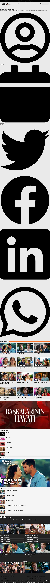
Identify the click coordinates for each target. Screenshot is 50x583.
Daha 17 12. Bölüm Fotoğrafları (5, 537)
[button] (25, 150)
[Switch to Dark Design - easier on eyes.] (40, 3)
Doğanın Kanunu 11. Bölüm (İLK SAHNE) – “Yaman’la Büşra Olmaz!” (7, 383)
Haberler (32, 3)
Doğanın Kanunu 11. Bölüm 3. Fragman (40, 382)
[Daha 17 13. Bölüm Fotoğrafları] (12, 529)
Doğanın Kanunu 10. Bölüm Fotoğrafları (32, 537)
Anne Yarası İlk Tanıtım (38, 353)
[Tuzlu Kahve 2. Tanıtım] (42, 391)
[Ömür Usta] (2, 454)
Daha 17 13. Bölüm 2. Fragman (22, 353)
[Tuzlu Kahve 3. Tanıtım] (8, 361)
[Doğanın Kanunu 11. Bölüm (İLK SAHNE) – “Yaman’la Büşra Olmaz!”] (8, 376)
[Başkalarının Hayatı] (25, 415)
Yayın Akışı (22, 3)
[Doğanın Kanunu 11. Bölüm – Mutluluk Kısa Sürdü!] (42, 361)
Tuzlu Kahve (8, 437)
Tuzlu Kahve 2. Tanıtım (38, 397)
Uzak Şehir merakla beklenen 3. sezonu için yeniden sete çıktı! (36, 576)
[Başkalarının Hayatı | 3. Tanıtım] (25, 376)
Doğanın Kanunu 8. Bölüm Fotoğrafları (32, 541)
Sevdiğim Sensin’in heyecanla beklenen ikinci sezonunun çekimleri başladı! (12, 580)
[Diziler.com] (6, 4)
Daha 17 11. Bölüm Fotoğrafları (5, 539)
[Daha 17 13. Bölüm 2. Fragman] (25, 348)
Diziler (15, 3)
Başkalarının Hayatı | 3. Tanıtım (22, 382)
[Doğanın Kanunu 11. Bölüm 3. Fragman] (42, 376)
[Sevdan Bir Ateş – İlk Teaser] (8, 391)
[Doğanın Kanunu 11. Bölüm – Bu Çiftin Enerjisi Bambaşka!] (25, 361)
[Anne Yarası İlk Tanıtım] (42, 348)
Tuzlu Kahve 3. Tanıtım (4, 367)
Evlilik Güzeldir (8, 442)
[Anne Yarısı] (2, 434)
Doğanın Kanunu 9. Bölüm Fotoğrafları (32, 539)
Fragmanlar (27, 3)
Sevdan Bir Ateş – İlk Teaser (5, 397)
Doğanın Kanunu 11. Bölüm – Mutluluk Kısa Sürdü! (41, 368)
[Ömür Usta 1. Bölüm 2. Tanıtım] (25, 391)
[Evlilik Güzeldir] (2, 444)
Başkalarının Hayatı (4, 430)
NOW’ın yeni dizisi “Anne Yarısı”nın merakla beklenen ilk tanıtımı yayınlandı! (38, 580)
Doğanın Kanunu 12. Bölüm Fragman (6, 353)
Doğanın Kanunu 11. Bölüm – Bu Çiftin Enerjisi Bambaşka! (24, 368)
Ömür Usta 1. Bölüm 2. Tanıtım (22, 397)
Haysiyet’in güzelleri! (4, 578)
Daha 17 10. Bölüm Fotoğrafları (5, 541)
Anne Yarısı (8, 432)
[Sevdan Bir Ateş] (2, 449)
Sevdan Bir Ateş (9, 447)
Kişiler (18, 3)
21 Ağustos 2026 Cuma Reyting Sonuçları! (7, 576)
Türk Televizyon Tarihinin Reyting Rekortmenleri (34, 578)
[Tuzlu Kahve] (2, 439)
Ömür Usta (8, 452)
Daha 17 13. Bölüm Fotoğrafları (5, 535)
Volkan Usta (2, 355)
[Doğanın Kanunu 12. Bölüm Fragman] (8, 348)
